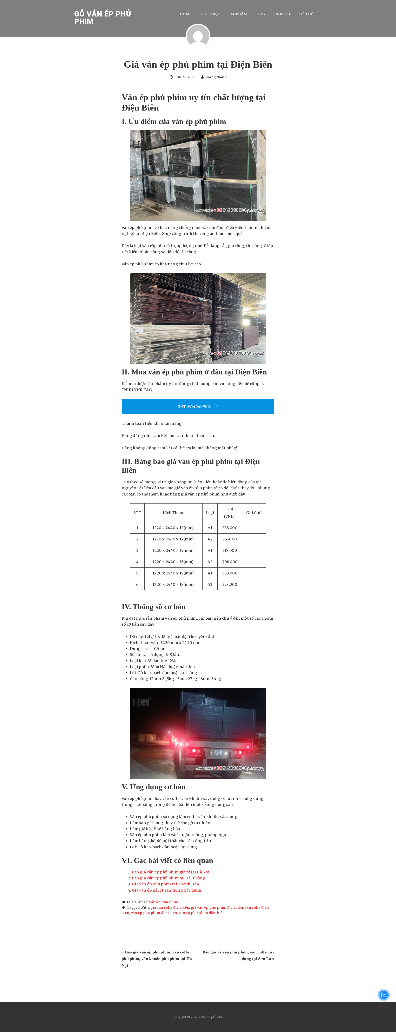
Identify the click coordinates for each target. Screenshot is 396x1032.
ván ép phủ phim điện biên (202, 913)
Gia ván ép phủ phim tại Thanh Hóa (165, 884)
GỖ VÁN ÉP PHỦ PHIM (102, 18)
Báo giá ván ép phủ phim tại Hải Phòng (168, 878)
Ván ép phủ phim (163, 902)
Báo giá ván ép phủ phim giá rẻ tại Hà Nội (170, 872)
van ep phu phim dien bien (154, 913)
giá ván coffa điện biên (170, 907)
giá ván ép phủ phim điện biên (217, 907)
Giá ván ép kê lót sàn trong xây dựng (167, 890)
